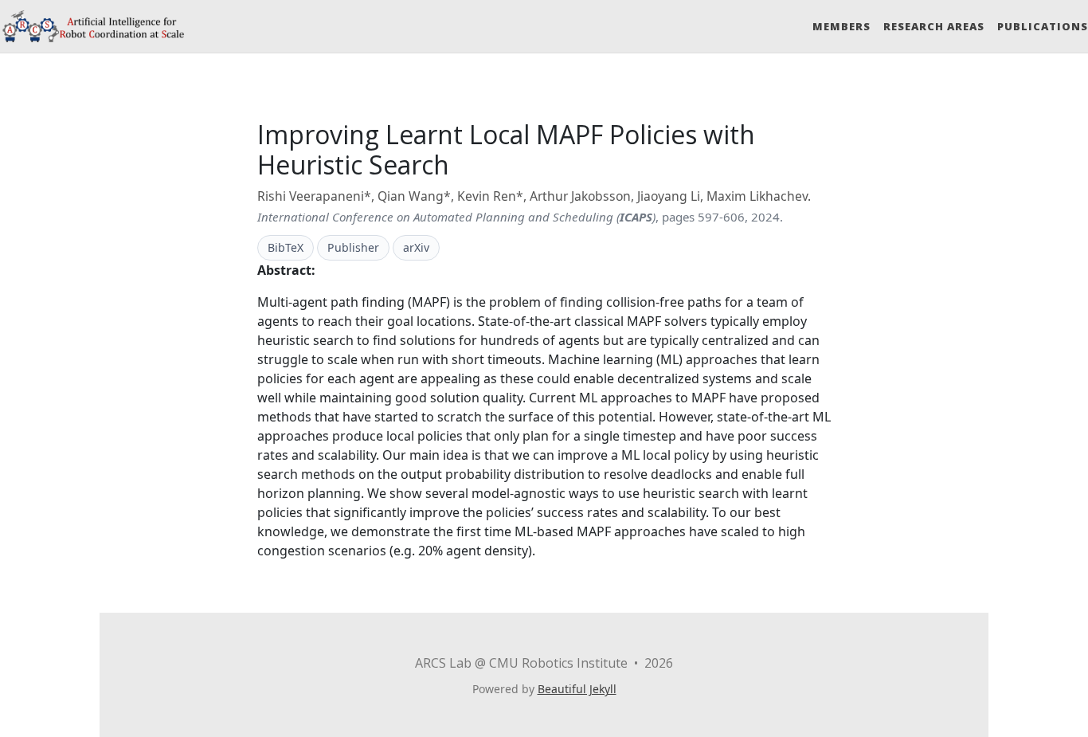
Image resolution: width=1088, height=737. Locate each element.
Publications (1042, 26)
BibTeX (285, 247)
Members (841, 26)
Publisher (353, 247)
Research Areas (933, 26)
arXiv (416, 247)
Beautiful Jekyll (577, 688)
